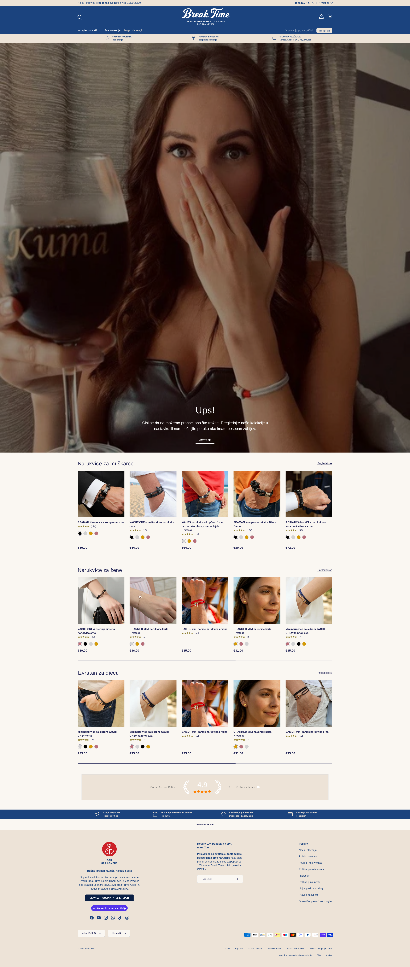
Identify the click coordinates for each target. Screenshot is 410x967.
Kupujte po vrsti (87, 30)
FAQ (319, 955)
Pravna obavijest (308, 895)
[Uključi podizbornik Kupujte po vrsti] (99, 30)
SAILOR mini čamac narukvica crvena (204, 629)
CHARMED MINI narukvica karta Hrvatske (149, 631)
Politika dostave (308, 856)
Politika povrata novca (311, 869)
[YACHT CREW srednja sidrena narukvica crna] (101, 600)
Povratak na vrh (205, 824)
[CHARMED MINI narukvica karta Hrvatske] (153, 600)
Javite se (205, 440)
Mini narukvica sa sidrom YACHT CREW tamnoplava (305, 631)
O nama (226, 948)
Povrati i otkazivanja (310, 863)
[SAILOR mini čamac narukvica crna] (309, 703)
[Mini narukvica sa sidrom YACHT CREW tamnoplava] (309, 600)
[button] (330, 16)
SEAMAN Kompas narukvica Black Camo (255, 524)
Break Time (89, 948)
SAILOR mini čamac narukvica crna (307, 731)
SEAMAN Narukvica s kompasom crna (101, 522)
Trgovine (239, 948)
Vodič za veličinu (255, 948)
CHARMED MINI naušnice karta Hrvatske (252, 631)
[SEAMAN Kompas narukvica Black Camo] (257, 494)
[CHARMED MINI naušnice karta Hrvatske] (257, 600)
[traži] (79, 16)
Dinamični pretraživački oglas (315, 901)
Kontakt (329, 955)
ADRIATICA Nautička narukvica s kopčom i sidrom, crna (306, 524)
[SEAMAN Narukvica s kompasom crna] (101, 494)
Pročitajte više (125, 2)
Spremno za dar (274, 948)
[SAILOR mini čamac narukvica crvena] (205, 600)
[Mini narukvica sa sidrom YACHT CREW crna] (101, 703)
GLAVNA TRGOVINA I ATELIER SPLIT (109, 898)
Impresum (304, 875)
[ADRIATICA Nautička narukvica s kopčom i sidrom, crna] (309, 494)
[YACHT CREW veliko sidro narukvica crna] (153, 494)
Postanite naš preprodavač (320, 948)
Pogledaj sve (324, 463)
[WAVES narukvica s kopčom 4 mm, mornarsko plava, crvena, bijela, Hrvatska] (205, 494)
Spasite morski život (295, 948)
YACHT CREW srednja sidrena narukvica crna (96, 631)
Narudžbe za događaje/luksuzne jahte (295, 955)
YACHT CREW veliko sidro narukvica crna (152, 524)
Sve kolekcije (112, 30)
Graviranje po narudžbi (299, 30)
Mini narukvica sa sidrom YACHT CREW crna (98, 733)
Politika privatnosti (309, 882)
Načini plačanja (308, 850)
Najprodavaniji (133, 30)
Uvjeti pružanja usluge (311, 888)
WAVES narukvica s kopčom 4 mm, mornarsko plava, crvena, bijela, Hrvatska (203, 526)
